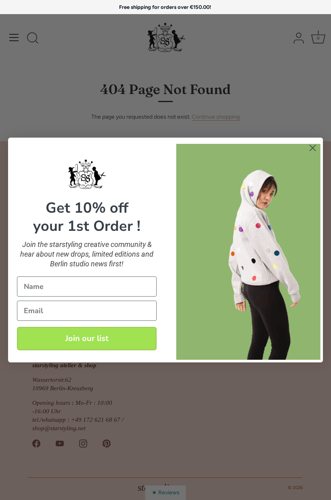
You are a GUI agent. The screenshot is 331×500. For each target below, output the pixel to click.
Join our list (87, 338)
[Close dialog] (313, 148)
